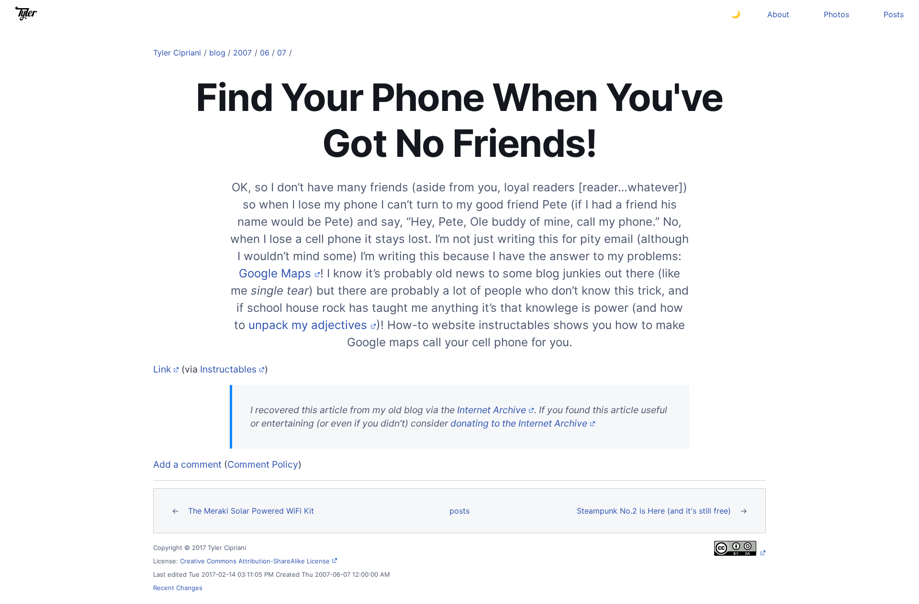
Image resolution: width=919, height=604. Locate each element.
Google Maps (275, 273)
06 (264, 52)
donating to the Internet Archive (518, 423)
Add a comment (187, 464)
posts (459, 511)
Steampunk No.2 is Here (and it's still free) (654, 511)
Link (162, 369)
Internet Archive (491, 410)
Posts (894, 14)
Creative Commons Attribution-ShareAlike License (255, 561)
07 (281, 52)
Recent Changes (177, 588)
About (778, 14)
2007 (242, 52)
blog (217, 52)
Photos (836, 14)
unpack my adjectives (307, 325)
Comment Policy (262, 464)
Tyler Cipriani (177, 52)
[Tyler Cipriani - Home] (26, 14)
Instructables (228, 369)
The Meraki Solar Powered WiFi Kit (251, 511)
